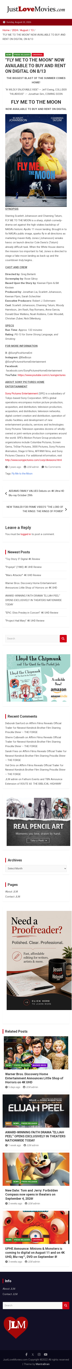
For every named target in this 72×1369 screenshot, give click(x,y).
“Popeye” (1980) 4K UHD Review (23, 567)
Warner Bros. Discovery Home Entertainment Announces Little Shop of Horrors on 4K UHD (34, 1078)
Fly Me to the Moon (22, 473)
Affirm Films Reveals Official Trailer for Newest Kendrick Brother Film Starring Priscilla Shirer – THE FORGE (33, 728)
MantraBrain (43, 1364)
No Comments (53, 467)
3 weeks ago (15, 1261)
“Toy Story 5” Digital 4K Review (22, 559)
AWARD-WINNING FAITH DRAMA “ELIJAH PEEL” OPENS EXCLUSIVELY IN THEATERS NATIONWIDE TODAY (33, 600)
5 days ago (14, 1087)
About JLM (11, 891)
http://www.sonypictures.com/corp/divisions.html (33, 460)
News (9, 55)
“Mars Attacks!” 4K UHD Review (23, 575)
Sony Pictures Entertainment (21, 393)
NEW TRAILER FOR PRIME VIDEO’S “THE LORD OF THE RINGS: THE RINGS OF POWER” (35, 509)
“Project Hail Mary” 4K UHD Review (24, 620)
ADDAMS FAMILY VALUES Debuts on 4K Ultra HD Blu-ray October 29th (36, 493)
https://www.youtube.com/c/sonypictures (42, 375)
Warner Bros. (39, 1065)
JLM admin (33, 467)
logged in (26, 534)
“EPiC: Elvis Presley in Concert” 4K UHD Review (31, 612)
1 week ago (14, 1145)
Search (63, 638)
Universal (38, 55)
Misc (8, 1123)
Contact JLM (12, 896)
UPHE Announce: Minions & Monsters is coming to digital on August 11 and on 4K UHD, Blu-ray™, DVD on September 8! (35, 1253)
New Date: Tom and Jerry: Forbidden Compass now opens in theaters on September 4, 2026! (31, 1194)
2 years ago (14, 467)
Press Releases (22, 55)
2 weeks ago (15, 1203)
